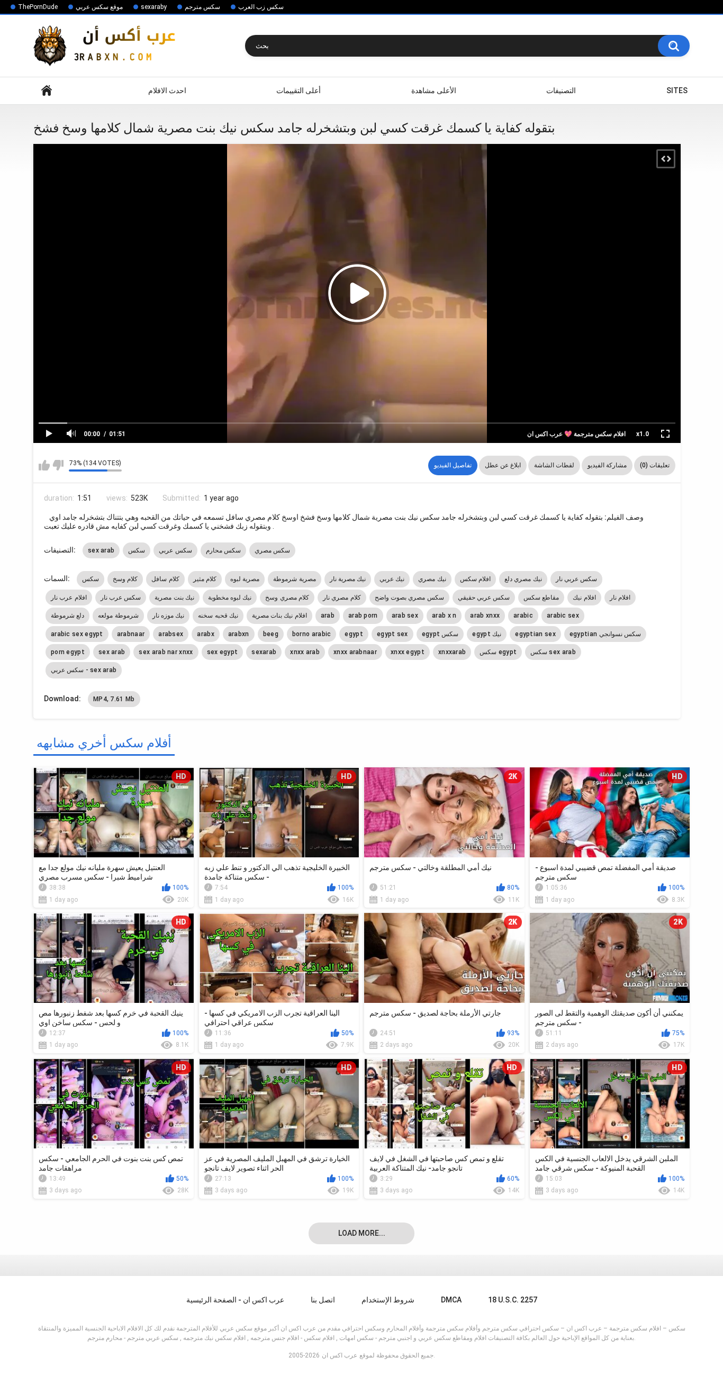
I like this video (44, 465)
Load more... (361, 1233)
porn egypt (68, 652)
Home (46, 90)
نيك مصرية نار (348, 579)
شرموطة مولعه (118, 615)
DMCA (451, 1300)
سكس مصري (272, 550)
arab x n (444, 615)
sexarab (263, 652)
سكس (136, 550)
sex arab (101, 550)
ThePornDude (38, 7)
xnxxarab (452, 652)
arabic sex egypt (77, 634)
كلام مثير (204, 579)
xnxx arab (305, 652)
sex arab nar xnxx (166, 652)
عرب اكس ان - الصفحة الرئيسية (235, 1300)
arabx (205, 634)
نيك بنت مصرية (174, 597)
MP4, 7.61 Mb (114, 699)
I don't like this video (58, 465)
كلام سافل (165, 579)
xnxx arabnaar (355, 652)
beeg (270, 634)
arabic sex (563, 615)
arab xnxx (485, 615)
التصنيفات (561, 90)
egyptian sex (535, 634)
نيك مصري (432, 579)
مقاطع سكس (541, 597)
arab (328, 615)
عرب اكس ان (339, 1355)
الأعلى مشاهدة (433, 90)
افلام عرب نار (69, 597)
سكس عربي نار (577, 579)
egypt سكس (440, 634)
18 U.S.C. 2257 (512, 1300)
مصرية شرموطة (294, 579)
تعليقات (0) (655, 465)
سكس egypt (498, 652)
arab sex (405, 615)
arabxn (238, 634)
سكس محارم (223, 550)
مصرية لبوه (244, 579)
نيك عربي (391, 579)
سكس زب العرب (261, 7)
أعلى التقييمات (298, 90)
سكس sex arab (553, 652)
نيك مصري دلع (523, 579)
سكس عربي (175, 550)
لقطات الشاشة (554, 465)
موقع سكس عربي (99, 7)
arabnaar (130, 634)
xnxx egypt (407, 652)
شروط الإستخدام (388, 1300)
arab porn (363, 615)
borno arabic (311, 634)
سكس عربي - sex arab (83, 670)
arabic (523, 615)
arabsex (170, 634)
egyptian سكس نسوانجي (605, 634)
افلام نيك (584, 597)
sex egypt (222, 652)
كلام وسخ (125, 579)
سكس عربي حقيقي (484, 597)
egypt (354, 634)
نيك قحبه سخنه (218, 615)
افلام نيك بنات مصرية (279, 615)
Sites (677, 90)
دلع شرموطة (67, 615)
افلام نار (620, 597)
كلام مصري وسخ (287, 597)
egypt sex (392, 634)
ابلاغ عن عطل (503, 465)
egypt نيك (486, 634)
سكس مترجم (202, 7)
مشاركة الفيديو (607, 465)
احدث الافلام (167, 90)
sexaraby (154, 7)
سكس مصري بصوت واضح (409, 597)
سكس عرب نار (121, 597)
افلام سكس (475, 579)
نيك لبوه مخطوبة (230, 597)
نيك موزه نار (168, 615)
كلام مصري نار (342, 597)
